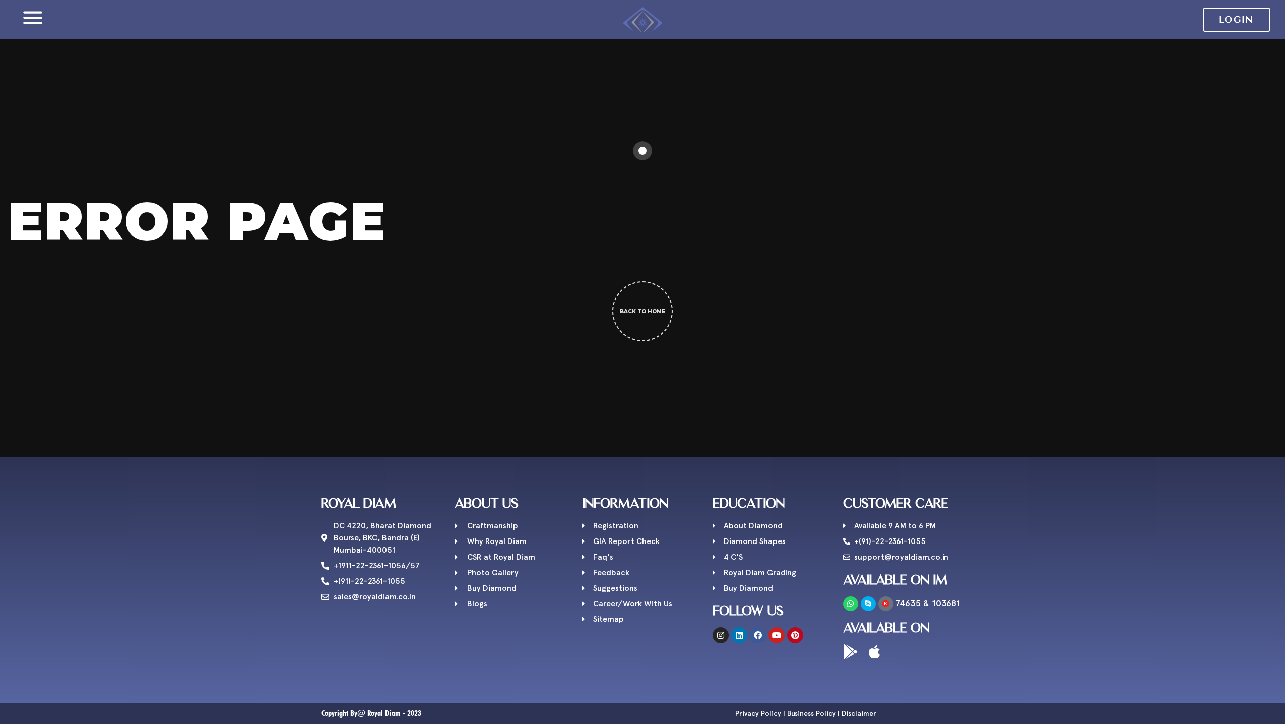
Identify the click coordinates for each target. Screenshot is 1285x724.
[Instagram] (721, 635)
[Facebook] (758, 635)
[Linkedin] (739, 635)
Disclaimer (859, 713)
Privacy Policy (758, 713)
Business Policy (811, 713)
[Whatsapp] (850, 603)
